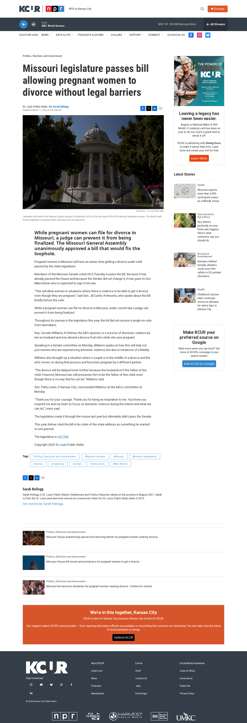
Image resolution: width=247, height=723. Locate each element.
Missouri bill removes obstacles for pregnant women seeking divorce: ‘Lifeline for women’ (99, 586)
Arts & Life (63, 35)
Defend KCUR (123, 637)
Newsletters (97, 693)
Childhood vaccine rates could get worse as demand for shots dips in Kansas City (208, 302)
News (45, 35)
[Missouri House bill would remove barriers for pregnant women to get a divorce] (34, 563)
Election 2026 (28, 35)
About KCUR (97, 663)
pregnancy (57, 464)
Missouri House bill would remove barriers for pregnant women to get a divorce (92, 561)
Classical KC (176, 35)
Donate (219, 9)
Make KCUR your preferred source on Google (199, 337)
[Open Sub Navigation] (51, 35)
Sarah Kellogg (61, 106)
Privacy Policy (187, 693)
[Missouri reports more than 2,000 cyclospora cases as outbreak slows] (185, 191)
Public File (185, 686)
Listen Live (96, 671)
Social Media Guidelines (192, 663)
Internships (141, 693)
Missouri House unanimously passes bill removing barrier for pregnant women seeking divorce (102, 537)
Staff (138, 671)
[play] (23, 24)
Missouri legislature (145, 456)
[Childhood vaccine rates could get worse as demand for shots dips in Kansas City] (185, 295)
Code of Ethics (187, 671)
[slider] (38, 24)
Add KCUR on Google (199, 364)
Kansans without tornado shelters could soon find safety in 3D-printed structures (209, 269)
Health (201, 185)
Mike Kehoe (120, 464)
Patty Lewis (98, 464)
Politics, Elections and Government (42, 56)
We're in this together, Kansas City (123, 612)
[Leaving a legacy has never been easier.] (199, 81)
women (77, 464)
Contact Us (141, 678)
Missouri (119, 456)
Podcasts (96, 686)
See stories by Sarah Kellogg (43, 504)
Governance (186, 678)
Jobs (138, 686)
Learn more (199, 158)
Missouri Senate (95, 456)
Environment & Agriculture (205, 215)
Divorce (38, 464)
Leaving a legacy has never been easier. (199, 116)
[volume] (33, 24)
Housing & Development (204, 255)
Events (139, 663)
